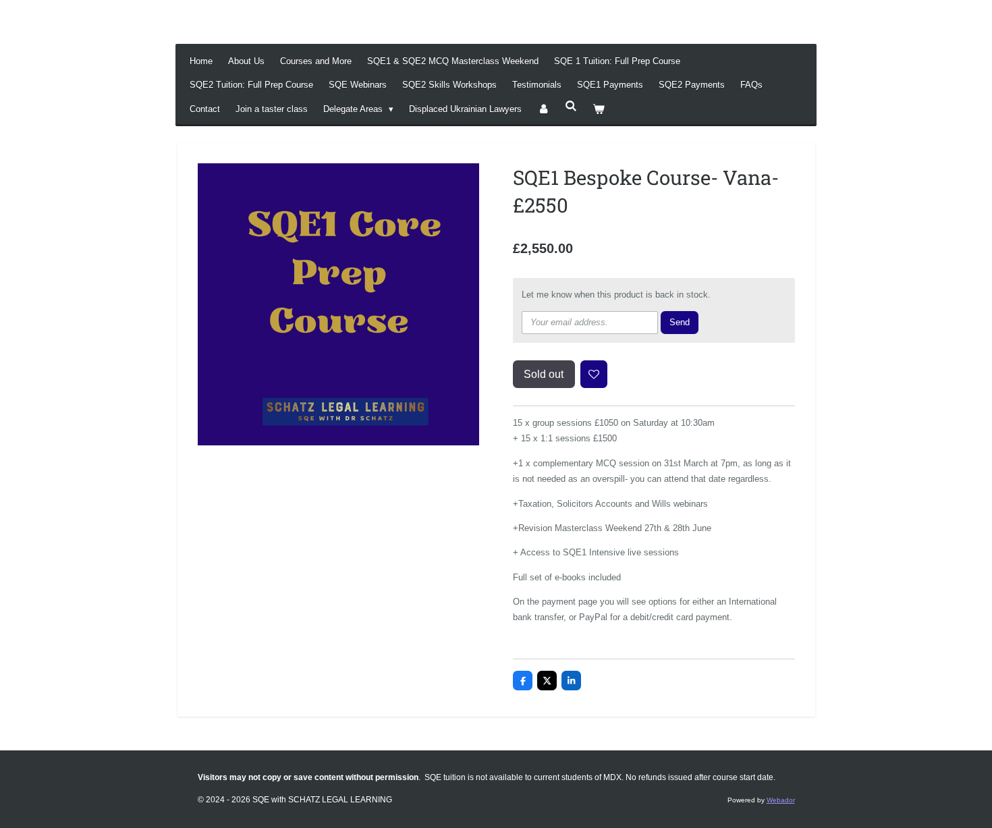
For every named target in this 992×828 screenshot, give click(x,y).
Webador (781, 800)
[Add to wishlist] (594, 374)
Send (679, 322)
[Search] (571, 106)
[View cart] (599, 109)
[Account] (543, 109)
